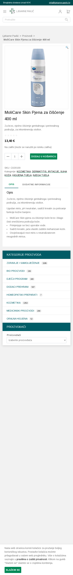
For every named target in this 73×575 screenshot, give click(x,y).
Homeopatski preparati (22, 294)
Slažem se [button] (13, 570)
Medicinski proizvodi (21, 310)
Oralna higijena (17, 318)
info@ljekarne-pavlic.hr (59, 3)
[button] (67, 47)
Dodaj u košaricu (43, 156)
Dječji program (17, 279)
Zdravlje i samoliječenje (23, 263)
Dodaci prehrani (18, 286)
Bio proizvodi (16, 271)
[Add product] (8, 156)
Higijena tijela (22, 175)
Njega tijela (41, 175)
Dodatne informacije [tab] (36, 184)
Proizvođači (14, 335)
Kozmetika (14, 302)
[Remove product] (21, 156)
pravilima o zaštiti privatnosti (32, 559)
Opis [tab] (11, 184)
